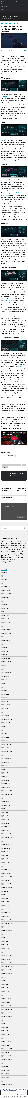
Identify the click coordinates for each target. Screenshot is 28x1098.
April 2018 (6, 862)
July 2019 (5, 808)
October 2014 (7, 1013)
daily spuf (5, 465)
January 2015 (6, 1002)
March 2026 (6, 583)
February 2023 (7, 661)
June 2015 (5, 984)
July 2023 (5, 644)
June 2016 (5, 941)
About (8, 1)
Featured (4, 23)
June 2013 (5, 1066)
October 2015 (7, 970)
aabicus (20, 50)
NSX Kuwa (22, 366)
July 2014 (5, 1023)
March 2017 (6, 909)
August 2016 (6, 934)
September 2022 (7, 676)
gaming (5, 549)
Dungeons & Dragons (19, 545)
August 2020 (6, 765)
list (11, 465)
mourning (7, 554)
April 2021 (6, 737)
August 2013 (6, 1063)
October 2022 (7, 672)
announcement (6, 541)
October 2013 (7, 1056)
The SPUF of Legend (14, 23)
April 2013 (6, 1073)
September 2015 (7, 973)
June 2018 (5, 855)
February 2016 (7, 955)
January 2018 (6, 873)
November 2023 (7, 629)
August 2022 (6, 679)
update (7, 562)
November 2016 (7, 923)
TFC (2, 562)
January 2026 (6, 590)
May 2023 (6, 651)
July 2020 (5, 769)
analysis (13, 537)
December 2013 (7, 1048)
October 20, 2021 (8, 50)
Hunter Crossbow (9, 300)
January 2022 (6, 704)
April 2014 (6, 1034)
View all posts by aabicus (17, 475)
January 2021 (6, 747)
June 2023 (5, 647)
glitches (9, 549)
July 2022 (5, 683)
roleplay (22, 556)
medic (22, 552)
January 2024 (6, 622)
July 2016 (5, 937)
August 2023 (6, 640)
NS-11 (5, 140)
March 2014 (6, 1038)
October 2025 (7, 593)
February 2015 (7, 998)
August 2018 (6, 848)
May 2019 (6, 816)
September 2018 (7, 844)
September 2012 (7, 1084)
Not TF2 (11, 554)
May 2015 (6, 987)
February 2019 (7, 826)
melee (2, 554)
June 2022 (5, 687)
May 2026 (6, 579)
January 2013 (6, 1081)
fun (14, 547)
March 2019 (6, 823)
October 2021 (7, 715)
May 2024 (6, 615)
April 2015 (6, 991)
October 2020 (7, 758)
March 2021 (6, 740)
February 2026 (7, 586)
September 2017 (7, 887)
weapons (5, 467)
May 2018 (6, 859)
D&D (24, 543)
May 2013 (6, 1070)
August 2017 (6, 891)
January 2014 (6, 1045)
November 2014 (7, 1009)
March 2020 (6, 780)
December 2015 (7, 962)
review (17, 556)
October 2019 (7, 798)
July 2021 (5, 726)
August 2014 (6, 1020)
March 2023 (6, 658)
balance (15, 541)
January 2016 (6, 959)
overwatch (17, 554)
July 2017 (5, 894)
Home (2, 1)
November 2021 (7, 712)
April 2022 (6, 694)
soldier (16, 557)
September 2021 (7, 719)
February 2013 (7, 1077)
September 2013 (7, 1059)
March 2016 (6, 952)
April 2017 (6, 905)
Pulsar (3, 58)
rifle (24, 465)
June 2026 (5, 576)
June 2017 (5, 898)
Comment (21, 517)
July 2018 (5, 851)
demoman (10, 545)
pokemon (10, 555)
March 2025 (6, 611)
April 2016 (6, 948)
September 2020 (7, 762)
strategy (13, 559)
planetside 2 (17, 465)
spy (9, 559)
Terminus (4, 96)
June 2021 (5, 730)
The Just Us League (13, 3)
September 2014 (7, 1016)
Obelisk (6, 243)
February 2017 (7, 912)
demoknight (4, 545)
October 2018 (7, 841)
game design (18, 547)
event (8, 547)
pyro (13, 555)
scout (10, 557)
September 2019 (7, 801)
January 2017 (6, 916)
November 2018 (7, 837)
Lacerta (6, 186)
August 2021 (6, 722)
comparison (5, 543)
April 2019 (6, 819)
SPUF (20, 557)
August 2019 (6, 805)
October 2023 (7, 633)
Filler (12, 547)
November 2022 (7, 669)
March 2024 (6, 618)
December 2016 (7, 919)
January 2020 (6, 787)
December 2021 (7, 708)
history (19, 549)
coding (19, 541)
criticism (20, 543)
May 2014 (6, 1030)
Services (3, 3)
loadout (13, 551)
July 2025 (5, 601)
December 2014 (7, 1005)
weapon (12, 561)
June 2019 (5, 812)
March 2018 (6, 866)
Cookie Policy (7, 1092)
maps (18, 551)
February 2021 (7, 744)
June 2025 (5, 604)
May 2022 (6, 690)
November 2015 (7, 966)
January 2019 (6, 830)
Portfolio (15, 1)
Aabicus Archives (9, 16)
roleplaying (4, 557)
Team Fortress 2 (20, 559)
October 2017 (7, 884)
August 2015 (6, 977)
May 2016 (6, 944)
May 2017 (6, 901)
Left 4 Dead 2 (7, 551)
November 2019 (7, 794)
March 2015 (6, 995)
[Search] (2, 10)
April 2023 (6, 654)
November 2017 (7, 880)
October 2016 (7, 927)
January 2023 (6, 665)
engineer (3, 547)
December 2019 (7, 790)
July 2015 (5, 980)
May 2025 (6, 608)
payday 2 (4, 556)
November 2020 (7, 755)
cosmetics (13, 543)
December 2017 (7, 876)
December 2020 (7, 751)
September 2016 (7, 930)
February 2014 (7, 1041)
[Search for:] (14, 528)
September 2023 (7, 636)
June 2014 (5, 1027)
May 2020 (6, 773)
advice (6, 538)
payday (24, 554)
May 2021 (6, 733)
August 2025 (6, 597)
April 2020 (6, 776)
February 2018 (7, 869)
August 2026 (6, 572)
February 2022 (7, 701)
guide (14, 549)
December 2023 (7, 626)
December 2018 (7, 833)
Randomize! (4, 6)
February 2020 (7, 783)
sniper (13, 557)
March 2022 (6, 697)
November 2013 (7, 1052)
